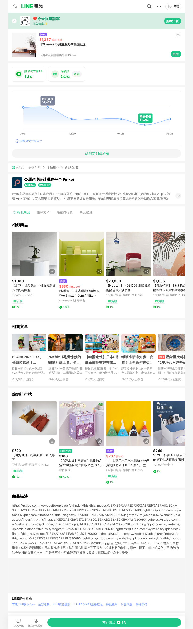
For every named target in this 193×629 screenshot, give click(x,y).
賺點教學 (111, 604)
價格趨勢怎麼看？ (31, 141)
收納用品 (53, 167)
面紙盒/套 (72, 167)
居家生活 (34, 167)
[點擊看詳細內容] (34, 254)
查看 (77, 74)
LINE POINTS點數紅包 (88, 604)
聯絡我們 (141, 604)
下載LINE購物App (23, 604)
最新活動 (43, 604)
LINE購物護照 (61, 604)
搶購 (176, 54)
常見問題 (126, 604)
